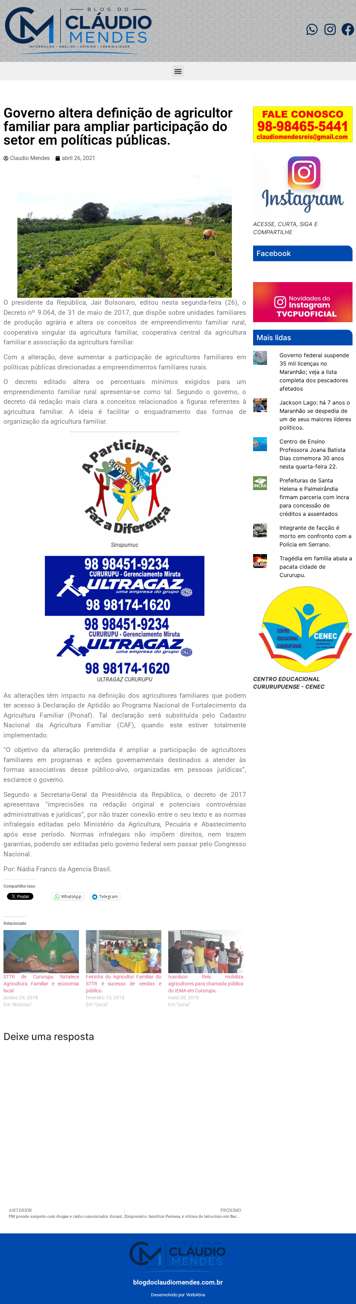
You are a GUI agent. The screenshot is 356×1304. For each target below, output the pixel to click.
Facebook (274, 253)
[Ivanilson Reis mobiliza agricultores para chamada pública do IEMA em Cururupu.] (206, 951)
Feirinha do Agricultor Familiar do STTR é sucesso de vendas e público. (123, 983)
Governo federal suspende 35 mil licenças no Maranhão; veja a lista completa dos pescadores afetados (314, 372)
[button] (178, 71)
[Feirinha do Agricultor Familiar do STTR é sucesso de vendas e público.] (123, 951)
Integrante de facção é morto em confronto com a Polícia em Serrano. (315, 536)
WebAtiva (195, 1294)
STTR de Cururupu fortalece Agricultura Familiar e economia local (41, 983)
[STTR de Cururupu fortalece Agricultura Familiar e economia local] (41, 951)
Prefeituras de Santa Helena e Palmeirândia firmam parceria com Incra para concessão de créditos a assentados (314, 497)
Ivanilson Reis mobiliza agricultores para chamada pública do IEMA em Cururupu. (206, 983)
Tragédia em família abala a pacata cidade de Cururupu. (316, 566)
